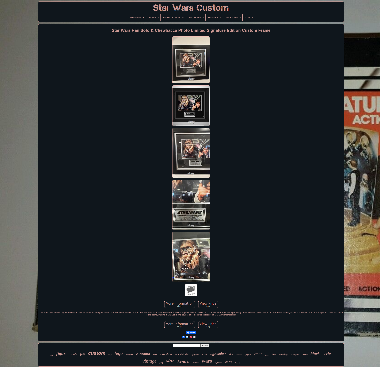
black (315, 353)
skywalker (218, 363)
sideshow (166, 354)
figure (61, 353)
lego (119, 353)
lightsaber (218, 354)
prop (161, 362)
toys (110, 355)
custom (96, 353)
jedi (82, 354)
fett (155, 355)
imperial (239, 355)
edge (267, 355)
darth (228, 362)
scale (73, 354)
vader (196, 362)
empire (129, 354)
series (327, 353)
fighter (248, 355)
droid (305, 354)
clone (258, 354)
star (170, 360)
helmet (237, 363)
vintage (149, 361)
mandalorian (182, 354)
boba (51, 355)
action (204, 354)
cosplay (283, 354)
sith (231, 354)
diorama (143, 354)
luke (274, 354)
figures (195, 354)
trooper (295, 354)
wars (207, 361)
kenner (184, 361)
